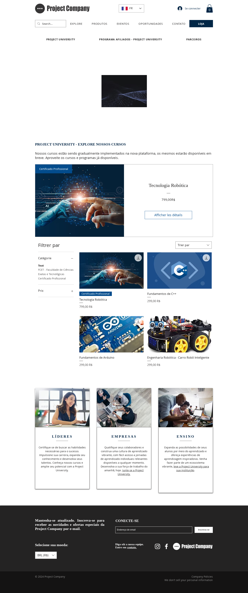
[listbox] (46, 555)
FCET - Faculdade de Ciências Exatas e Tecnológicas (56, 272)
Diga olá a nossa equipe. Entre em (129, 546)
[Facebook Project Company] (166, 546)
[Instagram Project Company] (157, 546)
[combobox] (193, 245)
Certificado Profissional (52, 278)
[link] (209, 8)
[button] (76, 23)
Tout (41, 265)
